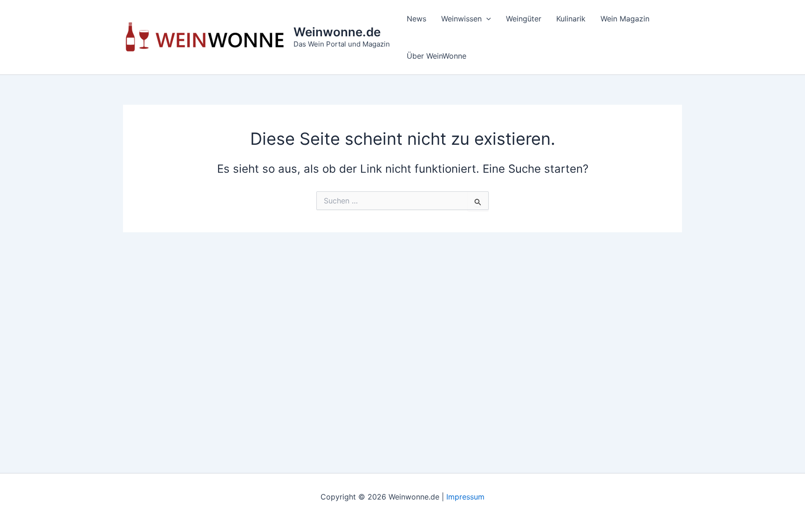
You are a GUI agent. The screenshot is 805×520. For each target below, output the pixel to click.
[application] (486, 18)
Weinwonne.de (337, 32)
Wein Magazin (624, 18)
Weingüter (523, 18)
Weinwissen (461, 18)
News (416, 18)
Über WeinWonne (436, 56)
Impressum (465, 496)
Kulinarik (571, 18)
